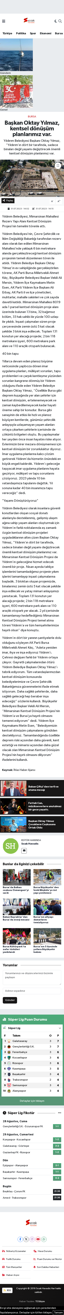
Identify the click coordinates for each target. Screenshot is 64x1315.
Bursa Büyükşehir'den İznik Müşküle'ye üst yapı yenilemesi (46, 890)
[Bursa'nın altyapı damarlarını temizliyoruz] (47, 906)
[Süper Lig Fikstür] (59, 1113)
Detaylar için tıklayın (32, 1101)
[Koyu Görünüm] (55, 22)
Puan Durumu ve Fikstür (49, 1259)
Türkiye (7, 33)
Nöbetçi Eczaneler (16, 1251)
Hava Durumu (45, 1251)
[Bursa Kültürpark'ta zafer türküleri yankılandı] (17, 936)
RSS (9, 1290)
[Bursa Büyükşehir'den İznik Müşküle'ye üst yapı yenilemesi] (47, 877)
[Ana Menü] (3, 21)
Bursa (59, 33)
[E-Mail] (24, 850)
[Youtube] (38, 1239)
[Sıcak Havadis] (30, 21)
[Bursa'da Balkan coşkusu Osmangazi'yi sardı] (17, 877)
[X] (26, 1239)
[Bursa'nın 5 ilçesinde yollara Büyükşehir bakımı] (47, 936)
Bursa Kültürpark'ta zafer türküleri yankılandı (14, 949)
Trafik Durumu (13, 1259)
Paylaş (9, 200)
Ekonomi (45, 33)
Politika (21, 33)
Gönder (10, 1000)
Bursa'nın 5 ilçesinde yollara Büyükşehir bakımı (45, 949)
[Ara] (60, 22)
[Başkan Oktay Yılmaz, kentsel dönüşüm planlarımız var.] (32, 178)
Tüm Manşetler (14, 1267)
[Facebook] (20, 1239)
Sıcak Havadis (29, 843)
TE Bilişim (40, 1301)
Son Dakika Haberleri (48, 1267)
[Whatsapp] (44, 1239)
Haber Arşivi (12, 1275)
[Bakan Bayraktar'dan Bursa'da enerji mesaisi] (17, 906)
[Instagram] (32, 1239)
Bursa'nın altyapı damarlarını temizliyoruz (43, 920)
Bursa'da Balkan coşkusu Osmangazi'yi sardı (16, 890)
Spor (33, 33)
